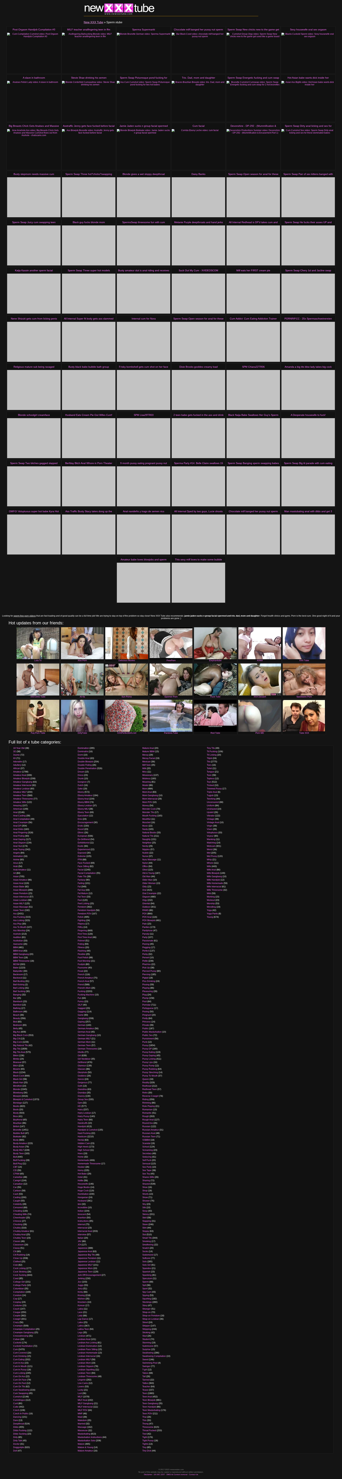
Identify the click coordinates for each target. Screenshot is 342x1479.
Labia (80, 1309)
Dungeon (82, 782)
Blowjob (17, 1096)
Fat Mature (83, 893)
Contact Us (193, 1474)
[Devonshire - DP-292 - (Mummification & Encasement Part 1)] (253, 149)
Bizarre (16, 1069)
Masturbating (84, 1434)
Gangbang (83, 1018)
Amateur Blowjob (21, 778)
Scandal (146, 1143)
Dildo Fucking (20, 1430)
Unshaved (212, 809)
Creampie (18, 1326)
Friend (81, 984)
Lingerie (82, 1380)
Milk (144, 768)
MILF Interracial (85, 1407)
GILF (80, 1005)
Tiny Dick (146, 1450)
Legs (80, 1332)
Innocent (82, 1214)
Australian (18, 940)
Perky (145, 954)
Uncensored (213, 802)
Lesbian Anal (84, 1339)
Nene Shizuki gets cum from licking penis (34, 318)
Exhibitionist (83, 842)
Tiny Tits (211, 748)
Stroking (146, 1332)
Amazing (17, 805)
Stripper (146, 1326)
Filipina (81, 924)
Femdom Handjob (86, 910)
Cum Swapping (20, 1393)
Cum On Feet (19, 1383)
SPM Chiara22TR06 (253, 366)
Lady (80, 1315)
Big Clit (16, 1038)
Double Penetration (87, 768)
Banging (17, 994)
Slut (144, 1234)
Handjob (82, 1126)
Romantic (147, 1113)
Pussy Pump (148, 1065)
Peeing (145, 944)
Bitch (15, 1065)
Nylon (145, 863)
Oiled (144, 869)
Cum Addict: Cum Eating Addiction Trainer (253, 318)
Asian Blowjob (20, 890)
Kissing (81, 1295)
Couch (16, 1309)
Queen (145, 1079)
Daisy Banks (198, 174)
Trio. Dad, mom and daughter (198, 77)
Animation (18, 856)
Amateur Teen (20, 795)
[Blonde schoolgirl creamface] (34, 438)
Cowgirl (17, 1319)
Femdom (82, 907)
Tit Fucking (212, 751)
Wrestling (211, 907)
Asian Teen (18, 910)
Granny (81, 1096)
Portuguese (148, 1008)
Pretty (145, 1018)
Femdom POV (84, 913)
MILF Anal (82, 1400)
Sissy (144, 1211)
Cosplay (17, 1302)
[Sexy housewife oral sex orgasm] (308, 53)
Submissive (148, 1346)
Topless (210, 778)
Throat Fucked (149, 1430)
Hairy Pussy (83, 1116)
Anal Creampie (20, 822)
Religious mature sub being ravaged (34, 366)
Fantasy (81, 880)
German (82, 1025)
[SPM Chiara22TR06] (253, 390)
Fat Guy (81, 890)
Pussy (145, 1045)
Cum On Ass (19, 1376)
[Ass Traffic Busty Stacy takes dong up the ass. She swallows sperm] (88, 535)
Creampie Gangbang (23, 1332)
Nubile (145, 853)
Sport (144, 1288)
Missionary (147, 775)
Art (14, 873)
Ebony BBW (83, 802)
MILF (80, 1396)
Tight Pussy (148, 1440)
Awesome (18, 944)
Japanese (82, 1248)
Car (15, 1187)
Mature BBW (148, 751)
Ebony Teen (83, 812)
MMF (80, 1413)
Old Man (146, 876)
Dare (15, 1420)
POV (144, 913)
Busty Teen (18, 1153)
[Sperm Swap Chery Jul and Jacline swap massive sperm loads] (308, 294)
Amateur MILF (20, 792)
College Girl (19, 1282)
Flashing (82, 951)
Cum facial (198, 125)
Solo (144, 1261)
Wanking (211, 839)
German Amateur (86, 1028)
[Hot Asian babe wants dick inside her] (308, 101)
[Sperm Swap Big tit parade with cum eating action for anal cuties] (308, 486)
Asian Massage (20, 907)
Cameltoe (18, 1177)
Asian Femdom (20, 893)
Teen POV (147, 1413)
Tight (144, 1437)
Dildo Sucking (20, 1434)
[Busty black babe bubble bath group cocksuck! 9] (88, 390)
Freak (80, 971)
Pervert (145, 957)
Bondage (17, 1103)
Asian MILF (18, 903)
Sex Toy (146, 1173)
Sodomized (147, 1255)
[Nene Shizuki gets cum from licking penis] (34, 342)
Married (81, 1423)
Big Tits (16, 1049)
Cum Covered (20, 1353)
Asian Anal (18, 883)
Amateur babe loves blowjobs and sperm (144, 559)
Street (145, 1322)
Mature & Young (85, 1447)
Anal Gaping (19, 839)
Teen (144, 1393)
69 (14, 758)
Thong (145, 1423)
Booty (16, 1113)
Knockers (82, 1302)
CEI (15, 1170)
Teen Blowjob (149, 1400)
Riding (145, 1099)
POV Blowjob (148, 920)
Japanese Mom (85, 1268)
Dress (80, 775)
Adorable (17, 761)
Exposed (82, 853)
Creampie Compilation (24, 1329)
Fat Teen (82, 897)
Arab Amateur (19, 869)
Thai (144, 1417)
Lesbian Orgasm (86, 1366)
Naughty (146, 839)
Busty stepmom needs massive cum (34, 174)
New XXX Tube (93, 22)
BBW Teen (18, 957)
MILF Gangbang (85, 1403)
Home (81, 1157)
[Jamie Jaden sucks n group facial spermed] (143, 149)
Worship (211, 903)
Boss (15, 1116)
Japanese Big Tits (86, 1255)
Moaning (146, 782)
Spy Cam (146, 1292)
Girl (79, 1055)
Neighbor (146, 842)
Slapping (146, 1221)
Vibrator (210, 815)
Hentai (81, 1140)
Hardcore (82, 1136)
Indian (81, 1211)
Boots (16, 1109)
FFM (80, 859)
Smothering (148, 1244)
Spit (144, 1285)
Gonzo (81, 1079)
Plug (144, 994)
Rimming (146, 1103)
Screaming (147, 1150)
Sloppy (145, 1231)
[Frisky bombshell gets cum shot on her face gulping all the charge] (143, 390)
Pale (144, 924)
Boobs (16, 1106)
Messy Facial (148, 758)
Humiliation (83, 1194)
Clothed (17, 1261)
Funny (81, 1001)
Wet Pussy (212, 856)
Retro (145, 1092)
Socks (145, 1251)
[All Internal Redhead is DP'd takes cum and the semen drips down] (253, 245)
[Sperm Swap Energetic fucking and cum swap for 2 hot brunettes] (253, 101)
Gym (80, 1103)
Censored (18, 1207)
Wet (209, 853)
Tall (144, 1376)
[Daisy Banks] (198, 197)
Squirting (146, 1298)
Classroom (18, 1244)
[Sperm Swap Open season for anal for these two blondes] (253, 197)
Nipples (146, 849)
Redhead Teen (149, 1089)
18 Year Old (19, 748)
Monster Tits (148, 812)
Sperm (145, 1282)
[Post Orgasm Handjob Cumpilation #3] (34, 53)
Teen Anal (147, 1396)
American (17, 809)
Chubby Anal (19, 1234)
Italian (81, 1238)
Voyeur (210, 836)
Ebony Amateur (85, 795)
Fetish (81, 917)
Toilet (209, 768)
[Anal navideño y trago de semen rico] (143, 535)
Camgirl (17, 1180)
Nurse (145, 856)
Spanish (146, 1271)
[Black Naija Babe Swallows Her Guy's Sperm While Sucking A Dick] (253, 438)
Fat (79, 886)
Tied (144, 1434)
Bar (15, 998)
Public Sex (147, 1035)
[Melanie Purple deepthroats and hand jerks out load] (198, 245)
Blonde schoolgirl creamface (34, 415)
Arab (15, 866)
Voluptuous (212, 832)
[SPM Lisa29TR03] (143, 438)
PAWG (145, 910)
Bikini (16, 1055)
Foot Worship (84, 961)
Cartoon (17, 1190)
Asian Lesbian (20, 900)
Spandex (146, 1268)
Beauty (16, 1018)
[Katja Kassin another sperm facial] (34, 294)
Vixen (209, 829)
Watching (211, 842)
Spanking (147, 1275)
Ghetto (81, 1052)
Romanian (147, 1109)
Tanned (146, 1380)
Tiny (144, 1447)
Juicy (80, 1288)
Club (15, 1265)
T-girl (144, 1369)
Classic (16, 1241)
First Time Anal (85, 937)
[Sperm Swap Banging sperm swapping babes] (253, 486)
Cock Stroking (20, 1271)
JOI (79, 1244)
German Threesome (87, 1049)
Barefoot (17, 1005)
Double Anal (84, 758)
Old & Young (148, 873)
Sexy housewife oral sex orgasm (308, 29)
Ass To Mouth (19, 927)
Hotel (80, 1177)
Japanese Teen (85, 1271)
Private (145, 1025)
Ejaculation (83, 815)
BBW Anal (18, 951)
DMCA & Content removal (177, 1474)
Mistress (146, 778)
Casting (17, 1197)
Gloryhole (82, 1072)
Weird (210, 849)
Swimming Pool (149, 1363)
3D (14, 751)
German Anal (84, 1032)
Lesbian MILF (84, 1359)
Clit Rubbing (19, 1255)
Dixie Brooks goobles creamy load (198, 366)
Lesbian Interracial (87, 1356)
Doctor (16, 1444)
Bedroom (17, 1025)
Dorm (80, 755)
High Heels (83, 1146)
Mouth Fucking (149, 815)
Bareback (17, 1001)
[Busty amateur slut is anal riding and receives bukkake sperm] (143, 294)
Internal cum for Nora (144, 318)
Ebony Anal (83, 799)
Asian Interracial (21, 897)
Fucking (81, 991)
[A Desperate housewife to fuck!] (308, 438)
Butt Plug (17, 1163)
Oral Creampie (149, 893)
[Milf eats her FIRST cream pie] (253, 294)
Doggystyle (18, 1447)
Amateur (17, 772)
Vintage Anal (213, 822)
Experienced (84, 849)
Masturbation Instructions (90, 1437)
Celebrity (17, 1204)
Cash (15, 1194)
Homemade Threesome (89, 1163)
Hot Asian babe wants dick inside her (308, 77)
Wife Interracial (214, 886)
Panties (146, 927)
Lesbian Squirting (86, 1369)
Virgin (210, 826)
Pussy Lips (147, 1062)
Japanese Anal (85, 1251)
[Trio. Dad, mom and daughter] (198, 101)
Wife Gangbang (214, 876)
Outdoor (146, 907)
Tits (208, 761)
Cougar (16, 1312)
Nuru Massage (149, 859)
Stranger (146, 1309)
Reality (145, 1082)
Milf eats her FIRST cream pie (253, 270)
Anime (16, 859)
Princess (146, 1021)
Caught (16, 1201)
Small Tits (147, 1238)
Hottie (80, 1180)
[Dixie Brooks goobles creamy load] (198, 390)
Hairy (80, 1109)
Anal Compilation (21, 819)
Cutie (15, 1407)
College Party (19, 1285)
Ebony (81, 792)
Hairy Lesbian (84, 1113)
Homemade (83, 1160)
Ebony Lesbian (85, 805)
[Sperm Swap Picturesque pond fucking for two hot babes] (143, 101)
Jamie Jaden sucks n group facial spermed (144, 125)
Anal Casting (19, 815)
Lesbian (82, 1336)
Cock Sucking (20, 1275)
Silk (144, 1207)
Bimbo (16, 1059)
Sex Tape (146, 1170)
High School (84, 1150)
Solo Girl (146, 1265)
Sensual (146, 1163)
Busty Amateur (20, 1143)
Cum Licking (19, 1373)
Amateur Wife (19, 802)
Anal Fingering (20, 832)
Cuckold (17, 1342)
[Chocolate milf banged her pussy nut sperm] (198, 53)
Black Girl (17, 1079)
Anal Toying (19, 849)
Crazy (16, 1322)
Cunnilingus (19, 1400)
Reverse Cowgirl (150, 1096)
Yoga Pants (212, 913)
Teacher (146, 1386)
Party (144, 937)
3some (16, 755)
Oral (144, 890)
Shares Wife (148, 1177)
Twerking (211, 799)
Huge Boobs (84, 1187)
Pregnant (146, 1015)
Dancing (17, 1417)
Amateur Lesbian (21, 788)
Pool (144, 1001)
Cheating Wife (20, 1214)
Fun (79, 998)
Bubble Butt (18, 1133)
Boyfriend (17, 1119)
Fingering (82, 930)
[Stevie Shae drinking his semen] (88, 101)
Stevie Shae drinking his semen (89, 77)
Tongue (210, 772)
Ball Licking (18, 988)
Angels (16, 853)
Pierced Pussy (149, 971)
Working (211, 897)
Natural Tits (147, 836)
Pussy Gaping (149, 1055)
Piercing (146, 974)
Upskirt (210, 812)
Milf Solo (146, 765)
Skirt (144, 1217)
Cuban (16, 1339)
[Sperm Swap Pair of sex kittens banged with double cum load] (308, 197)
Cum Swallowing (21, 1390)
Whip (209, 859)
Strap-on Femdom (151, 1315)
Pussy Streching (150, 1072)
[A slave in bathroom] (34, 101)
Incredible (82, 1207)
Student (146, 1339)
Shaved (146, 1184)
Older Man (147, 880)
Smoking (146, 1241)
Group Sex (83, 1099)
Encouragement (85, 822)
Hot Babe (82, 1173)
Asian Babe (18, 886)
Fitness (81, 947)
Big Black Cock (20, 1035)
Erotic (80, 826)
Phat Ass (146, 964)
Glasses (82, 1069)
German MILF (84, 1038)
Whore (210, 863)
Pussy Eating (148, 1052)
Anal (15, 812)
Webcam (211, 846)
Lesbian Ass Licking (87, 1342)
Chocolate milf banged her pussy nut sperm (198, 29)
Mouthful (146, 819)
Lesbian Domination (87, 1346)
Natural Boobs (149, 832)
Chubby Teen (19, 1238)
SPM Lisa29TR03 (144, 415)
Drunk (81, 778)
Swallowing (148, 1353)
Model (145, 785)
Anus (15, 863)
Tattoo (145, 1383)
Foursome (82, 967)
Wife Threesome (215, 890)
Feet (80, 900)
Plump (145, 998)
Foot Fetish (83, 957)
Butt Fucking (19, 1160)
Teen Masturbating (151, 1410)
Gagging (82, 1011)
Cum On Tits (19, 1386)
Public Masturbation (152, 1032)
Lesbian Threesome (87, 1376)
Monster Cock (149, 809)
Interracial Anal (85, 1231)
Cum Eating (19, 1359)
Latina (81, 1326)
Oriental (146, 903)
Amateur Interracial (22, 785)
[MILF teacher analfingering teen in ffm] (88, 53)
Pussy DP (147, 1049)
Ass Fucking (19, 917)
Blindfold (17, 1086)
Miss (144, 772)
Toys (209, 782)
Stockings (147, 1302)
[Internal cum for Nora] (143, 342)
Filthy (80, 927)
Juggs (81, 1285)
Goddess (82, 1076)
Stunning (146, 1342)
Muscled (146, 822)
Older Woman (149, 883)
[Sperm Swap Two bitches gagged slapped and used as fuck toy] (34, 486)
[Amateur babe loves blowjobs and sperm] (143, 583)
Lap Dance (83, 1319)
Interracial (82, 1228)
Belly (15, 1028)
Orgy (144, 900)
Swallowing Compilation (154, 1356)
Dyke (80, 788)
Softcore (146, 1258)
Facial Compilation (87, 873)
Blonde (16, 1089)
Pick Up (146, 967)
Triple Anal (212, 792)
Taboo (145, 1373)
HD (79, 1106)
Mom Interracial (149, 799)
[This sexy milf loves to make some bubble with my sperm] (198, 583)
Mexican (146, 761)
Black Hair (18, 1082)
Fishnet (81, 940)
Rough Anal (148, 1119)
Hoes (80, 1153)
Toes (209, 765)
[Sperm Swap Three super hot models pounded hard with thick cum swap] (88, 294)
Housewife (83, 1184)
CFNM (16, 1173)
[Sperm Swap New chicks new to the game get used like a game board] (253, 53)
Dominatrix (83, 751)
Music (145, 826)
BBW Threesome (21, 961)
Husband (82, 1201)
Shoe (144, 1187)
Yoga (209, 910)
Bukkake (17, 1136)
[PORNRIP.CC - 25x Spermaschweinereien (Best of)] (308, 342)
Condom (17, 1295)
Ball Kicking (19, 984)
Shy (144, 1204)
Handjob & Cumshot (87, 1130)
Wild (209, 893)
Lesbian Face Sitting (87, 1349)
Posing (145, 1011)
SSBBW (146, 1140)
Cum (15, 1349)
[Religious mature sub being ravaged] (34, 390)
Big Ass (16, 1032)
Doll (15, 1450)
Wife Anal (211, 869)
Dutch (80, 785)
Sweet (145, 1359)
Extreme (82, 856)
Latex (80, 1322)
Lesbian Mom (84, 1363)
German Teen (84, 1045)
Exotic (81, 846)
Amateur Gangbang (22, 782)
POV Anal (147, 917)
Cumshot (17, 1396)
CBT (15, 1167)
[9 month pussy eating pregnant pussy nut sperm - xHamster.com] (143, 486)
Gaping (81, 1021)
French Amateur (85, 978)
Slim (144, 1228)
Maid (80, 1417)
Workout (211, 900)
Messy (145, 755)
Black (16, 1072)
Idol (79, 1204)
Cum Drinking (20, 1356)
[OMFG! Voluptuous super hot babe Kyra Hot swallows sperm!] (34, 535)
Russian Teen (149, 1136)
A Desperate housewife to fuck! (308, 415)
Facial (81, 869)
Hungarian (83, 1197)
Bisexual (17, 1062)
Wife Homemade (215, 883)
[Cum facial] (198, 149)
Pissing (145, 984)
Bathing (17, 1008)
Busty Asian (18, 1146)
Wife (209, 866)
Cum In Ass (18, 1363)
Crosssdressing (20, 1336)
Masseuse (83, 1430)
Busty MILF (18, 1150)
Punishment (148, 1038)
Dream (81, 772)
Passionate (147, 940)
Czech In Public (20, 1413)
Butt (15, 1157)
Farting (81, 883)
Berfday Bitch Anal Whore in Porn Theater (88, 463)
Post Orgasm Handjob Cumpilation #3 (34, 29)
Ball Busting (19, 981)
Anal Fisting (19, 836)
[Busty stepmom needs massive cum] (34, 197)
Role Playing (148, 1106)
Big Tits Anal (19, 1052)
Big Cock (17, 1042)
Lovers (81, 1386)
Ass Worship (19, 930)
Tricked (210, 785)
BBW (15, 947)
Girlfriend (82, 1062)
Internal (81, 1224)
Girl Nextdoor (84, 1059)
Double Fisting (85, 765)
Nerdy (145, 846)
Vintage (210, 819)
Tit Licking (212, 755)
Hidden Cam (84, 1143)
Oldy (144, 886)
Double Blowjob (85, 761)
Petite (145, 961)
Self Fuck (146, 1160)
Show (145, 1197)
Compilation (19, 1292)
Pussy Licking (149, 1059)
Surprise (146, 1349)
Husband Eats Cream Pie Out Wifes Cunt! (88, 415)
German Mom (84, 1042)
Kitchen (81, 1298)
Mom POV (147, 802)
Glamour (82, 1065)
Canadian (18, 1184)
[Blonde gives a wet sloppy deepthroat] (143, 197)
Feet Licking (83, 903)
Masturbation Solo (86, 1440)
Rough (145, 1116)
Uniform (210, 805)
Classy (16, 1248)
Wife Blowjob (213, 873)
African (16, 768)
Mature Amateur (85, 1450)
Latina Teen (83, 1329)
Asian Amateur (20, 880)
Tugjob (210, 795)
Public (145, 1028)
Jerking (81, 1278)
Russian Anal (148, 1133)
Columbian (18, 1288)
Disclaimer (148, 1474)
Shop (144, 1190)
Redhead (146, 1086)
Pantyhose (147, 930)
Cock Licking (19, 1268)
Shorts (145, 1194)
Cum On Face (20, 1380)
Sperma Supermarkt (143, 29)
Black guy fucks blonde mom (89, 222)
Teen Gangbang (150, 1403)
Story (144, 1305)
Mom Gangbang (150, 795)
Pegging (146, 947)
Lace (80, 1312)
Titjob (209, 758)
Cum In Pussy (20, 1369)
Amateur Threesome (23, 799)
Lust (80, 1393)
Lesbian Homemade (87, 1353)
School (145, 1146)
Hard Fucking (84, 1133)
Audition (17, 937)
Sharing (146, 1180)
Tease (145, 1390)
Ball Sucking (19, 991)
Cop (15, 1298)
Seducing (147, 1157)
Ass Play (17, 924)
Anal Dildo (18, 829)
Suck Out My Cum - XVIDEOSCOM (198, 270)
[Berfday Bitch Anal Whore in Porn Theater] (88, 486)
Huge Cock (83, 1190)
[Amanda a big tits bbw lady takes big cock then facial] (308, 390)
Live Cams (83, 1383)
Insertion (82, 1217)
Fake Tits (82, 876)
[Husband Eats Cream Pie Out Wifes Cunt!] (88, 438)
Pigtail (145, 978)
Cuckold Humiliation (23, 1346)
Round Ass (147, 1123)
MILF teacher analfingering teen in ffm (88, 29)
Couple (16, 1315)
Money (145, 805)
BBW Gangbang (21, 954)
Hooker (81, 1167)
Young (210, 917)
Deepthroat (18, 1423)
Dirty (15, 1437)
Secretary (147, 1153)
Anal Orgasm (19, 842)
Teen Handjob (149, 1407)
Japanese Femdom (87, 1258)
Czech (16, 1410)
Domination (83, 748)
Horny (81, 1170)
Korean (81, 1305)
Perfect (145, 951)
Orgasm (146, 897)
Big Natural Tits (20, 1045)
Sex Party (147, 1167)
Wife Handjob (213, 880)
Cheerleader (19, 1217)
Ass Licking (18, 920)
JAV (79, 1241)
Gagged (82, 1008)
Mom (144, 788)
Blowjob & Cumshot (22, 1099)
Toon (209, 775)
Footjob (81, 964)
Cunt (15, 1403)
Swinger (146, 1366)
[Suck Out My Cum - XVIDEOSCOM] (198, 294)
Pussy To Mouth (150, 1076)
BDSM (16, 964)
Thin (144, 1420)
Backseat (17, 978)
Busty (16, 1140)
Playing (146, 988)
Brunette (17, 1130)
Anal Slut (17, 846)
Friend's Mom (84, 988)
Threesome (147, 1427)
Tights (145, 1444)
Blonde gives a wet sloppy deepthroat (144, 174)
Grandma (82, 1089)
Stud (144, 1336)
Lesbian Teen (84, 1373)
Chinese (17, 1221)
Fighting (82, 920)
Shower (146, 1201)
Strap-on (146, 1312)
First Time (82, 934)
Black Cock (18, 1076)
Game (81, 1015)
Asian (16, 876)
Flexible (81, 954)
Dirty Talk (17, 1440)
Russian (146, 1126)
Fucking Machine (86, 994)
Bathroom (18, 1011)
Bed (15, 1021)
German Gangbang (87, 1035)
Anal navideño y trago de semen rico (143, 511)
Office (145, 866)
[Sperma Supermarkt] (143, 53)
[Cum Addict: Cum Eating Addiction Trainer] (253, 342)
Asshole (17, 934)
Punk (144, 1042)
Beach (16, 1015)
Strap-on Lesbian (150, 1319)
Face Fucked (84, 863)
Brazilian (17, 1123)
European (82, 836)
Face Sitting (83, 866)
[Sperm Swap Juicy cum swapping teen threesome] (34, 245)
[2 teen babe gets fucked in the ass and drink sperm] (198, 438)
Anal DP (17, 826)
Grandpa (82, 1092)
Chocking (17, 1224)
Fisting (81, 944)
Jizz (79, 1282)
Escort (81, 829)
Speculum (147, 1278)
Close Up (17, 1258)
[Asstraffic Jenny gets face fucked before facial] (88, 149)
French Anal (83, 981)
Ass (15, 913)
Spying (145, 1295)
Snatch (145, 1248)
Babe (15, 967)
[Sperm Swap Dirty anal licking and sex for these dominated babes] (308, 149)
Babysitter (18, 971)
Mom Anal (147, 792)
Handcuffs (82, 1123)
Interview (82, 1234)
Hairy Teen (83, 1119)
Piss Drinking (148, 981)
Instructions (83, 1221)
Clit (14, 1251)
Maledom (82, 1420)
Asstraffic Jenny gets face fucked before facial (89, 125)
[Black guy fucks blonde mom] (88, 245)
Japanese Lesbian (87, 1261)
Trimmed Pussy (214, 788)
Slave (145, 1224)
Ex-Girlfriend (84, 839)
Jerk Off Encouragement (89, 1275)
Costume (17, 1305)
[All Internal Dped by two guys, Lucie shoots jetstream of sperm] (198, 535)
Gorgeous (82, 1082)
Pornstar (146, 1005)
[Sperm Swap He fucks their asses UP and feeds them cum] (308, 245)
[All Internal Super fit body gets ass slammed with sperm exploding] (88, 342)
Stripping (146, 1329)
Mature (81, 1444)
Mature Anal (148, 748)
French (81, 974)
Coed (16, 1278)
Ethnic (81, 832)
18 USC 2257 (159, 1474)
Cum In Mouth (20, 1366)
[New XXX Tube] (119, 8)
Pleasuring (147, 991)
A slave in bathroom (34, 77)
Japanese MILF (85, 1265)
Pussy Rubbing (149, 1069)
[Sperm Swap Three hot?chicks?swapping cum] (88, 197)
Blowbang (18, 1092)
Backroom (18, 974)
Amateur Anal (19, 775)
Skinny (145, 1214)
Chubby (17, 1228)
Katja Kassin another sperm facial (34, 270)
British (16, 1126)
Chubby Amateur (21, 1231)
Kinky (80, 1292)
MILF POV (82, 1410)
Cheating (17, 1211)
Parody (145, 934)
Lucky (80, 1390)
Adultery (17, 765)
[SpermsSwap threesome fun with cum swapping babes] (143, 245)
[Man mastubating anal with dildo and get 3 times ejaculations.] (308, 535)
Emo (80, 819)
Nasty (145, 829)
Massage (82, 1427)
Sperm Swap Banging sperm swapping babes (253, 463)
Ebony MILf (83, 809)
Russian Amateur (150, 1130)
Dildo (15, 1427)
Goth (80, 1086)
